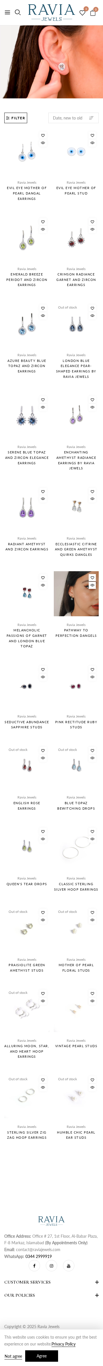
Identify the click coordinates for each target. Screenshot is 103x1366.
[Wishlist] (43, 135)
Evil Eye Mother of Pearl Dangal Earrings (27, 193)
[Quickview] (43, 143)
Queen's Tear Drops (27, 884)
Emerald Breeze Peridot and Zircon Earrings (26, 279)
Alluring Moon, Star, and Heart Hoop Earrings (26, 1051)
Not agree (13, 1356)
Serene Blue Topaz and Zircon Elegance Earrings (27, 457)
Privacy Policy (64, 1343)
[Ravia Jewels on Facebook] (34, 1265)
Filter (18, 118)
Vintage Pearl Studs (76, 1046)
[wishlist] (82, 13)
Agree (42, 1355)
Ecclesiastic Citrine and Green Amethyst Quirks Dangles (76, 549)
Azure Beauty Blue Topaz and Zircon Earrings (26, 366)
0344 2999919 (38, 1256)
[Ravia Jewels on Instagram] (51, 1265)
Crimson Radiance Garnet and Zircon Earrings (76, 279)
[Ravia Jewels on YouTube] (68, 1265)
